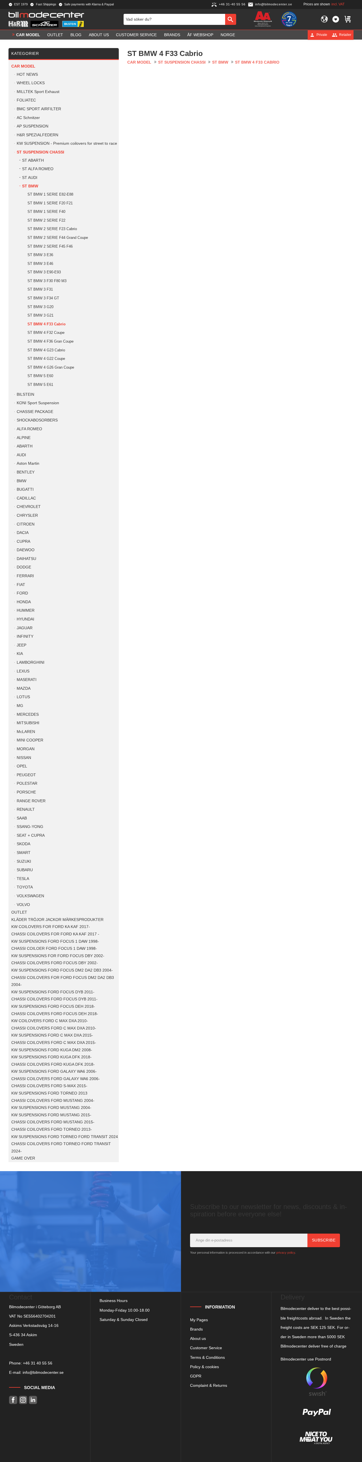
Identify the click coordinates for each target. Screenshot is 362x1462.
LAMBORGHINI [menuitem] (30, 662)
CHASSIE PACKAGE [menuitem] (35, 412)
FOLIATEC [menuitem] (26, 100)
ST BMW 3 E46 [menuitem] (40, 263)
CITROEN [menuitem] (26, 524)
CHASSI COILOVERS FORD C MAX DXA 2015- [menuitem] (53, 1043)
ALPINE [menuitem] (24, 438)
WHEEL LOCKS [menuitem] (31, 83)
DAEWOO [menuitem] (26, 550)
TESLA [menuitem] (23, 879)
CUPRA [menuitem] (23, 541)
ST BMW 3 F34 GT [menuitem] (43, 298)
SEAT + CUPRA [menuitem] (31, 835)
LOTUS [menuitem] (23, 697)
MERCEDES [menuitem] (28, 714)
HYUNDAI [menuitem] (25, 619)
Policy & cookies (204, 1366)
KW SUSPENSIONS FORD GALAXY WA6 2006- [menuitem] (54, 1071)
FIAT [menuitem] (21, 585)
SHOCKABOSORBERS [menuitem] (37, 420)
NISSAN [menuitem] (24, 758)
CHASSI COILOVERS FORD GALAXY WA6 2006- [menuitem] (55, 1079)
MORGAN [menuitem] (26, 749)
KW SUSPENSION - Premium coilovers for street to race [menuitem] (67, 143)
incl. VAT (337, 4)
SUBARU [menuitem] (25, 870)
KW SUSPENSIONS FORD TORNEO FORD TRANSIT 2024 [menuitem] (64, 1137)
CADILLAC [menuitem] (26, 498)
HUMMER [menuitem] (26, 610)
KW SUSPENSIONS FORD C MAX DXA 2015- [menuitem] (52, 1035)
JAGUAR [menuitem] (25, 628)
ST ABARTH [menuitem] (33, 160)
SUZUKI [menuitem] (24, 861)
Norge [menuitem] (228, 35)
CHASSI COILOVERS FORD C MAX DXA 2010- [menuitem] (53, 1028)
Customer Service (206, 1348)
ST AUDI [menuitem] (29, 178)
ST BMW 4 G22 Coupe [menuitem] (46, 358)
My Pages (199, 1320)
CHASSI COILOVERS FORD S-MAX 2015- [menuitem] (49, 1086)
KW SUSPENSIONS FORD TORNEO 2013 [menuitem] (49, 1093)
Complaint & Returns (208, 1385)
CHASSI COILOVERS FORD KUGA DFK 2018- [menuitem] (53, 1064)
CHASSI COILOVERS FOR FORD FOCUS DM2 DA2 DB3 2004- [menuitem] (62, 981)
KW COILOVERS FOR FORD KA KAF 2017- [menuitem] (50, 927)
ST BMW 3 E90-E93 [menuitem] (44, 272)
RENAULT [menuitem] (26, 809)
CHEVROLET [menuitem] (29, 507)
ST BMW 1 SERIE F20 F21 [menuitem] (50, 203)
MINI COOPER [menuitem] (30, 740)
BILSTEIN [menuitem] (25, 394)
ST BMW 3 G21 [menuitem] (40, 315)
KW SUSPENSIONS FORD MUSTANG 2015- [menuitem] (51, 1115)
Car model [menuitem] (28, 35)
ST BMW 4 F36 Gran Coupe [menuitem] (50, 341)
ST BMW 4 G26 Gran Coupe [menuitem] (50, 367)
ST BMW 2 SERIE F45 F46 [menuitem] (50, 246)
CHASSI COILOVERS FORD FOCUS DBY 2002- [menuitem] (54, 963)
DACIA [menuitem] (23, 533)
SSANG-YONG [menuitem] (30, 827)
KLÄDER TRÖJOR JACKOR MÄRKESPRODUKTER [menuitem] (57, 920)
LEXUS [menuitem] (23, 671)
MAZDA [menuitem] (24, 688)
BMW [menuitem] (21, 481)
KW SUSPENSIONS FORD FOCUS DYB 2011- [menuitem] (52, 992)
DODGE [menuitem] (24, 567)
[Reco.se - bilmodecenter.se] (289, 19)
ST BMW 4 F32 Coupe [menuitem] (45, 332)
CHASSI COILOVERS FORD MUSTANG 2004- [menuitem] (52, 1100)
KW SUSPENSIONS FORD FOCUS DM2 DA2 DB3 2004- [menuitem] (62, 970)
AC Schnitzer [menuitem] (28, 118)
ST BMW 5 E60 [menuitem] (40, 376)
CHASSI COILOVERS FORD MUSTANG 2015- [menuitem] (52, 1122)
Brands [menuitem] (172, 35)
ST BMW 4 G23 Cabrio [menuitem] (46, 350)
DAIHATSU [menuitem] (26, 559)
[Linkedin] (33, 1400)
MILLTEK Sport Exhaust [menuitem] (38, 92)
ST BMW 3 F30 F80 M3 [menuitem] (46, 281)
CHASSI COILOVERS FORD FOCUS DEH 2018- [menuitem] (54, 1014)
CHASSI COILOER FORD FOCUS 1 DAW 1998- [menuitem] (54, 948)
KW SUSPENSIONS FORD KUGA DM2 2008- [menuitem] (51, 1050)
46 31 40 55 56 (38, 1363)
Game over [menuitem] (23, 1158)
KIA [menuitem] (20, 654)
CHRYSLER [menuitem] (27, 515)
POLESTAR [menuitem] (27, 783)
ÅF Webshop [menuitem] (200, 35)
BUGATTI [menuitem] (25, 489)
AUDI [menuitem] (21, 455)
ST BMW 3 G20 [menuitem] (40, 307)
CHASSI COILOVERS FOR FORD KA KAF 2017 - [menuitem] (55, 934)
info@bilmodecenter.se (43, 1372)
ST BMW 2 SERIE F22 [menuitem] (46, 220)
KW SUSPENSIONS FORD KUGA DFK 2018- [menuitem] (51, 1057)
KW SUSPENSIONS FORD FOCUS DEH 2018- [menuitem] (53, 1006)
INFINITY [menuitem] (25, 636)
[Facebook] (13, 1400)
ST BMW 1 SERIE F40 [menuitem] (46, 211)
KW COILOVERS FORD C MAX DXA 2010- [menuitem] (49, 1021)
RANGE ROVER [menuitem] (31, 801)
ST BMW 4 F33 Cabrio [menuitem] (46, 324)
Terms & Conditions (207, 1357)
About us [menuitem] (99, 35)
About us (198, 1338)
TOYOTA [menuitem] (25, 887)
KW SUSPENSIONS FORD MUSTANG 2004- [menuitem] (51, 1108)
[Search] (230, 19)
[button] (336, 19)
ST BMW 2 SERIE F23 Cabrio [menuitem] (52, 229)
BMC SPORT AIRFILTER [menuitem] (39, 109)
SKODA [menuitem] (23, 844)
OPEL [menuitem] (22, 766)
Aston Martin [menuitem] (28, 463)
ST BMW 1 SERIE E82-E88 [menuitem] (50, 194)
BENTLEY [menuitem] (26, 472)
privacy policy (285, 1252)
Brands (196, 1329)
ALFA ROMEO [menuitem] (29, 429)
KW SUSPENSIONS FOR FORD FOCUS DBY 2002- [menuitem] (57, 956)
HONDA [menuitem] (24, 602)
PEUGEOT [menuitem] (26, 775)
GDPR (195, 1376)
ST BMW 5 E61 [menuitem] (40, 384)
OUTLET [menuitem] (55, 35)
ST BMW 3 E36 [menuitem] (40, 255)
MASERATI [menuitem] (26, 680)
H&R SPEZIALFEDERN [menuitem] (37, 135)
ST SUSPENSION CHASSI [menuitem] (40, 152)
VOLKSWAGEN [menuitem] (30, 896)
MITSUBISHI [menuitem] (28, 723)
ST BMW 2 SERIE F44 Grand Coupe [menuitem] (57, 237)
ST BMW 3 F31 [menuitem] (40, 289)
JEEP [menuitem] (21, 645)
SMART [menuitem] (24, 853)
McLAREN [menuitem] (26, 732)
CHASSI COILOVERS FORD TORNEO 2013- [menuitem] (51, 1129)
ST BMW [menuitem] (30, 186)
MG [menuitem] (20, 706)
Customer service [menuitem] (136, 35)
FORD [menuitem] (22, 593)
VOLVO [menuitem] (23, 905)
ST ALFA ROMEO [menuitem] (37, 169)
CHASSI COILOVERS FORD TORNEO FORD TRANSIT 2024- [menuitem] (61, 1147)
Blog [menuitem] (75, 35)
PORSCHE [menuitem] (26, 792)
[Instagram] (23, 1400)
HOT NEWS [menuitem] (27, 74)
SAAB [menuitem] (22, 818)
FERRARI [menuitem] (25, 576)
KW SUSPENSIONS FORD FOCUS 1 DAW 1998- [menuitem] (55, 941)
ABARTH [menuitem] (25, 446)
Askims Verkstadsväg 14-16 (34, 1325)
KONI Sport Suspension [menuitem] (38, 403)
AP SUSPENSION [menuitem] (32, 126)
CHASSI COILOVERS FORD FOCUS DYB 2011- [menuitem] (54, 999)
